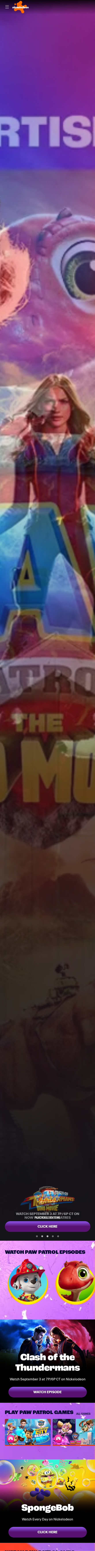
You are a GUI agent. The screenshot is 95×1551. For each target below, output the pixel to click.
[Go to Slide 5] (58, 1236)
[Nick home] (20, 7)
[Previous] (2, 1281)
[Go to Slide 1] (37, 1236)
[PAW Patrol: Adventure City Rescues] (28, 1432)
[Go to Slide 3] (47, 1236)
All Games (83, 1413)
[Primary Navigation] (7, 7)
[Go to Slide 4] (53, 1236)
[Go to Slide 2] (42, 1236)
